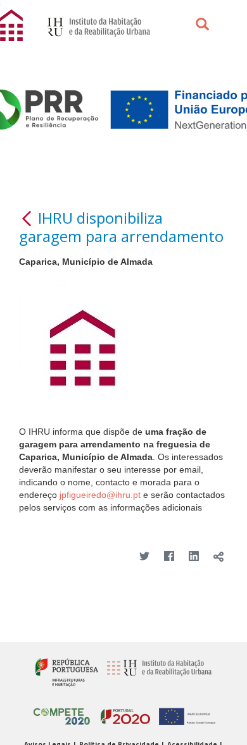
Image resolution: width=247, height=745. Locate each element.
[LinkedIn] (193, 556)
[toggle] (218, 556)
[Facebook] (169, 556)
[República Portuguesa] (66, 672)
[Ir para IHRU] (92, 26)
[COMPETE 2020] (62, 711)
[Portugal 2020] (122, 711)
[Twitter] (144, 556)
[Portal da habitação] (12, 24)
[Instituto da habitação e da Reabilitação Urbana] (156, 672)
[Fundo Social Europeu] (184, 711)
